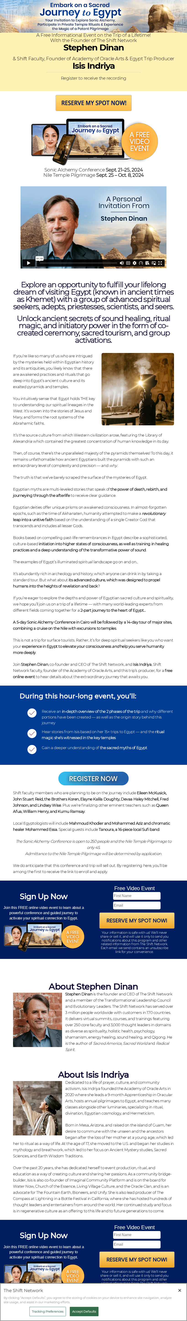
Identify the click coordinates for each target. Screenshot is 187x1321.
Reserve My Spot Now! (136, 920)
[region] (93, 1302)
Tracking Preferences (48, 1311)
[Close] (180, 1290)
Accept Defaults (84, 1311)
